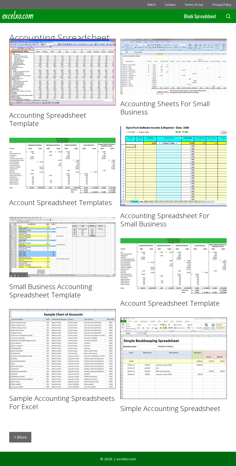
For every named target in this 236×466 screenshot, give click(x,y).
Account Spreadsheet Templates (60, 202)
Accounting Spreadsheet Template (47, 119)
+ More (20, 437)
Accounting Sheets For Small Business (165, 108)
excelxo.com (18, 16)
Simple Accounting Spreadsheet (170, 408)
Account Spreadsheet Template (170, 303)
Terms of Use (194, 5)
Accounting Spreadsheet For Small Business (164, 220)
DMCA (151, 5)
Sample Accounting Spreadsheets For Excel (62, 402)
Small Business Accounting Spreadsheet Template (50, 290)
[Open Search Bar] (228, 16)
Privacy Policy (221, 5)
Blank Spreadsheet (200, 16)
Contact (170, 5)
